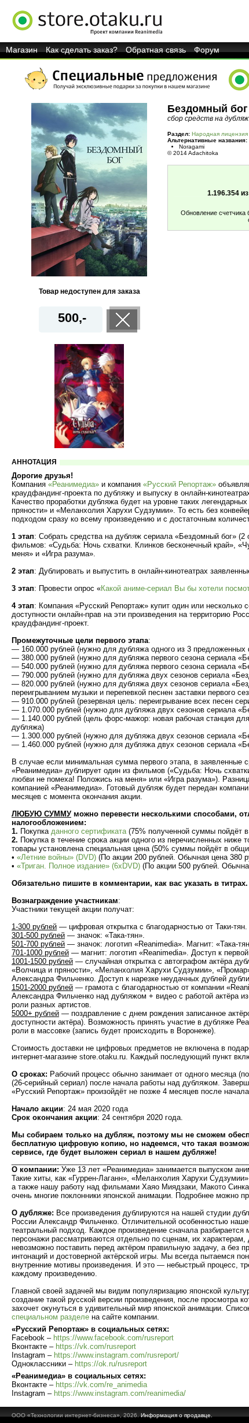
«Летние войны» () (56, 857)
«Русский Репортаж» (179, 484)
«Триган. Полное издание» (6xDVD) (78, 866)
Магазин (22, 49)
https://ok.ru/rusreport (111, 1363)
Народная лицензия (220, 134)
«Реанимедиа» (73, 484)
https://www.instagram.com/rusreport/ (116, 1355)
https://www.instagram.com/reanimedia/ (120, 1393)
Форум (206, 49)
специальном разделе (50, 1317)
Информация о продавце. (177, 1415)
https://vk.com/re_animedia (101, 1384)
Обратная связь (156, 49)
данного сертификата (88, 831)
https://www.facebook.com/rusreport (113, 1337)
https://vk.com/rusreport (96, 1346)
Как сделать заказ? (82, 49)
